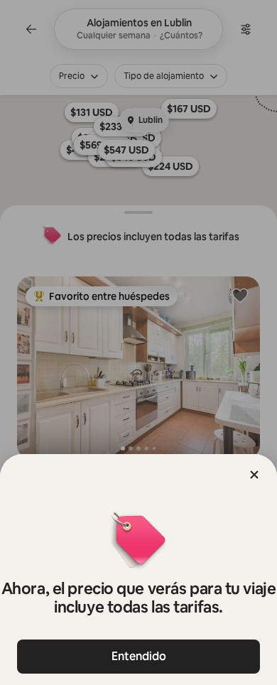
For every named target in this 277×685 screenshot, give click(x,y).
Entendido (139, 656)
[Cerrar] (254, 474)
